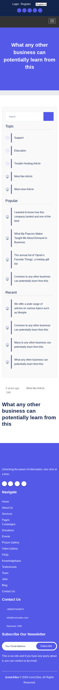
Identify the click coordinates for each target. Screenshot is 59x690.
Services (7, 513)
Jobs (5, 579)
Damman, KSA (14, 626)
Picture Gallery (10, 542)
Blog (4, 585)
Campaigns (8, 524)
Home (5, 501)
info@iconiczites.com (17, 617)
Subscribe (46, 646)
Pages (6, 520)
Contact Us (8, 591)
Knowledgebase (11, 560)
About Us (7, 507)
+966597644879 (15, 609)
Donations (8, 530)
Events (6, 536)
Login (15, 4)
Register (26, 4)
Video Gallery (10, 548)
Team (5, 573)
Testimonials (9, 567)
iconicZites (12, 677)
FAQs (5, 554)
